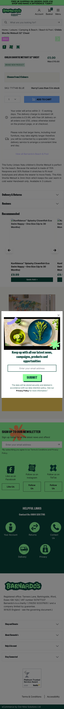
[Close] (58, 315)
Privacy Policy (22, 390)
